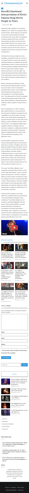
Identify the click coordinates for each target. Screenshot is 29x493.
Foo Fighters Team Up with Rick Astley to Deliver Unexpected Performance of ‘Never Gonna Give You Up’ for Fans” (7, 295)
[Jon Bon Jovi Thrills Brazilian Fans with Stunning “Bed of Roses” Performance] (21, 247)
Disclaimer (5, 421)
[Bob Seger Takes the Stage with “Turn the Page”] (5, 391)
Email (3, 338)
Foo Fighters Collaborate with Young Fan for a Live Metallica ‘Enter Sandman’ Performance (20, 274)
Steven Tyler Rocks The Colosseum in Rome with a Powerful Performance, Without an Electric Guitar (21, 295)
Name (3, 332)
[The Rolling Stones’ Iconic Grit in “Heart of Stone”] (5, 405)
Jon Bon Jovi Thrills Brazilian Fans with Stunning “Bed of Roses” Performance (20, 255)
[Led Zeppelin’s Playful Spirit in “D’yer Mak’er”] (5, 398)
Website (3, 344)
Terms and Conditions (8, 424)
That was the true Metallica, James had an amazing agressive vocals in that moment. (7, 255)
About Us (4, 419)
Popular (14, 374)
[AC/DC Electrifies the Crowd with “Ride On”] (5, 412)
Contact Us (5, 429)
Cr (2, 8)
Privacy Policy (6, 426)
